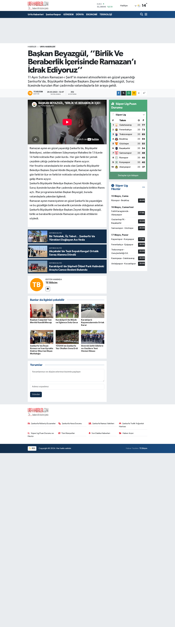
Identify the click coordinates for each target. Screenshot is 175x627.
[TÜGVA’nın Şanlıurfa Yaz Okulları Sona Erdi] (67, 337)
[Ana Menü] (145, 15)
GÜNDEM (68, 14)
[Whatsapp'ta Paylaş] (128, 93)
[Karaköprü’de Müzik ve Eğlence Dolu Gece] (67, 311)
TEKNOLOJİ (106, 14)
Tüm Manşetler (68, 433)
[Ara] (142, 15)
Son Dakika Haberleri (101, 433)
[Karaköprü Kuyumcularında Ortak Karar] (92, 311)
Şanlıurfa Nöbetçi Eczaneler (43, 423)
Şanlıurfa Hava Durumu (72, 423)
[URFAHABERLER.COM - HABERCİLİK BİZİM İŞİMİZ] (38, 5)
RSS (33, 448)
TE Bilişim (143, 448)
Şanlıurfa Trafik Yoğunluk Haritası (131, 425)
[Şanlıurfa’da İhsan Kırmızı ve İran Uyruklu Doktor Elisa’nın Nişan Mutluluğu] (41, 337)
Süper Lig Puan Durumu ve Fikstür (41, 434)
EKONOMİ (91, 14)
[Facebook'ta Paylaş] (119, 93)
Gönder (36, 394)
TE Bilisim (51, 282)
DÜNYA (80, 14)
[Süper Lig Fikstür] (143, 187)
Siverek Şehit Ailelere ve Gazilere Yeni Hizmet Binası (92, 348)
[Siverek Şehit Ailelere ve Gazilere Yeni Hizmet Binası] (92, 337)
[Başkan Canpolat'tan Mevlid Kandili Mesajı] (41, 311)
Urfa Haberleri (35, 14)
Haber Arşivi (128, 433)
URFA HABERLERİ (47, 47)
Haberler (32, 47)
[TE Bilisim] (36, 284)
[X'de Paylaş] (123, 93)
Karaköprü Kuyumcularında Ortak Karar (92, 322)
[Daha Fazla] (134, 93)
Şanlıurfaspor (53, 14)
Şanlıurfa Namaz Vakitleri (103, 423)
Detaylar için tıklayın (128, 175)
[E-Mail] (48, 289)
